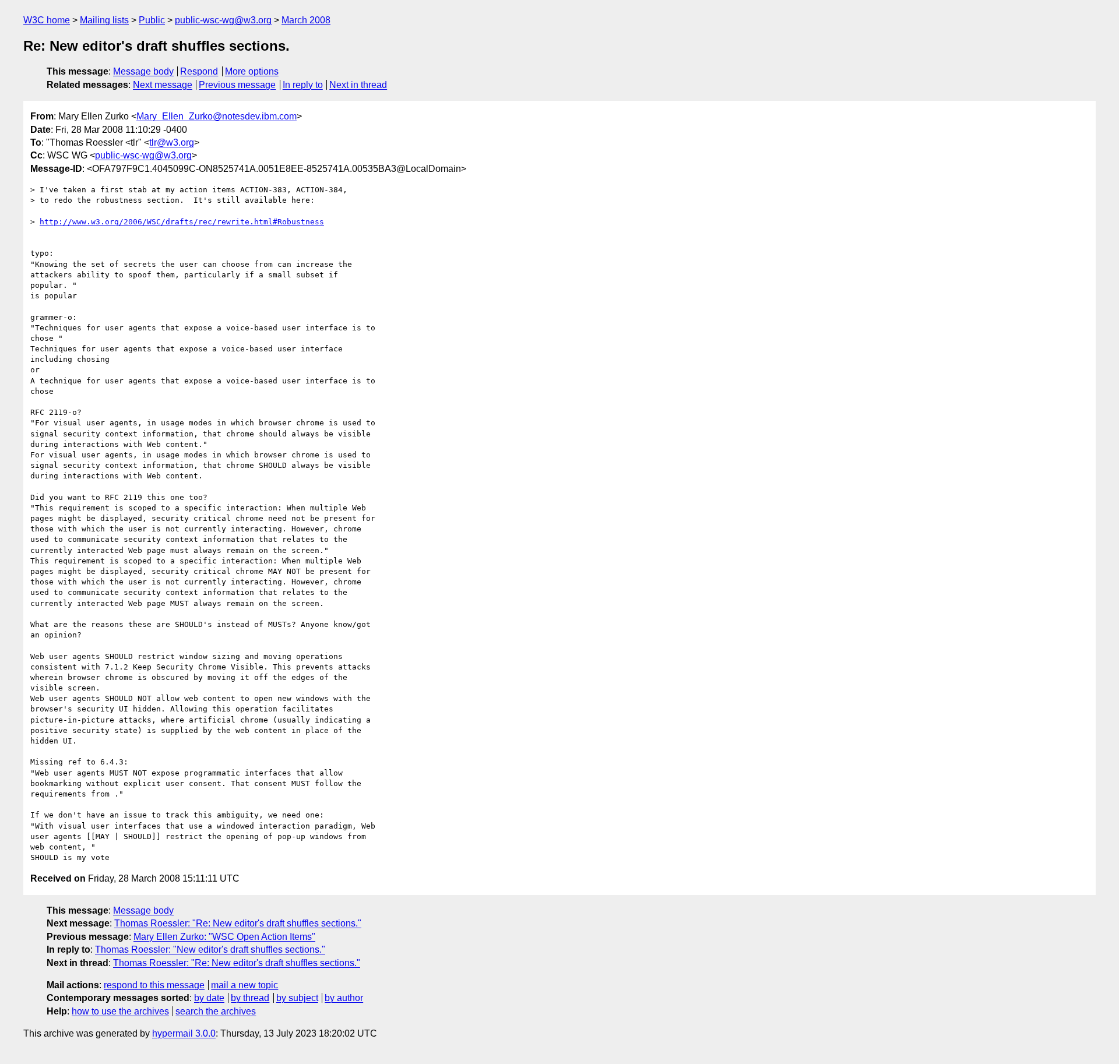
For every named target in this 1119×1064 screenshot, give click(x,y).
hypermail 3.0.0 (184, 1033)
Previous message (237, 85)
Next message (162, 85)
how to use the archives (120, 1011)
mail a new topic (244, 985)
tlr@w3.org (171, 142)
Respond (199, 71)
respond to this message (154, 985)
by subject (297, 998)
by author (344, 998)
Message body (143, 71)
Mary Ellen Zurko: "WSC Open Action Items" (224, 937)
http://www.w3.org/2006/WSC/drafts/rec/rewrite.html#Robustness (182, 221)
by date (209, 998)
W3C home (46, 20)
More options (252, 71)
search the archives (215, 1011)
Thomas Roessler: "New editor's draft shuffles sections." (210, 949)
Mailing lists (104, 20)
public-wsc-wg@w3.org (223, 20)
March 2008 (305, 20)
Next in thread (358, 85)
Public (152, 20)
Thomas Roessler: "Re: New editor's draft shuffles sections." (237, 923)
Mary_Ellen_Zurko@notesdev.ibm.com (216, 116)
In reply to (303, 85)
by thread (250, 998)
